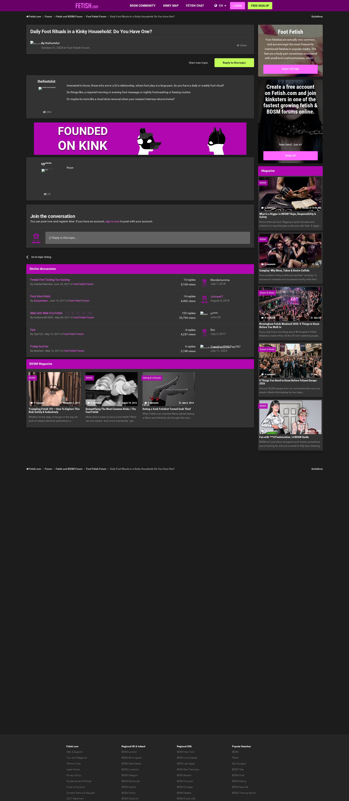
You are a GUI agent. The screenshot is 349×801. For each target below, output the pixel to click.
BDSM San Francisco (188, 769)
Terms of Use (73, 763)
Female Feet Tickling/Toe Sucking (50, 280)
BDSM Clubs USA (186, 798)
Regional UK (128, 746)
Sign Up (290, 155)
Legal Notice (73, 769)
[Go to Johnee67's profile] (204, 299)
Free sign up (260, 5)
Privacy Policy (73, 775)
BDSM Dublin (129, 793)
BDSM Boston (184, 775)
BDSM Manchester (131, 763)
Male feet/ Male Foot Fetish (46, 313)
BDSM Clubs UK (130, 798)
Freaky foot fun (39, 346)
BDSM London (129, 751)
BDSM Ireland (129, 787)
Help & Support (74, 751)
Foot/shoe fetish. (40, 296)
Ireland (141, 746)
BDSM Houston (185, 781)
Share (243, 45)
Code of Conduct (75, 787)
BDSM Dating (239, 781)
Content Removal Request (80, 793)
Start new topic (198, 62)
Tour (68, 757)
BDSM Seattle (184, 793)
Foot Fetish (290, 69)
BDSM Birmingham (132, 757)
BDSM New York (185, 751)
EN (221, 5)
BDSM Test (238, 769)
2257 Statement (75, 798)
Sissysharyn (41, 300)
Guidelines (317, 16)
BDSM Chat (238, 775)
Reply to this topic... (64, 237)
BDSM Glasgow (130, 775)
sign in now (112, 221)
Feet (32, 330)
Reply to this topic (234, 62)
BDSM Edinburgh (131, 781)
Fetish (235, 757)
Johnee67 (216, 296)
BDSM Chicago (185, 787)
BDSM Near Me (240, 787)
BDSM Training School (244, 793)
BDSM (235, 751)
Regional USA (184, 746)
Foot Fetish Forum (77, 47)
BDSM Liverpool (130, 769)
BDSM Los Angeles (187, 757)
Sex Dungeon (239, 763)
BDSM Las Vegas (186, 763)
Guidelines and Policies (78, 781)
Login (237, 5)
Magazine (82, 757)
